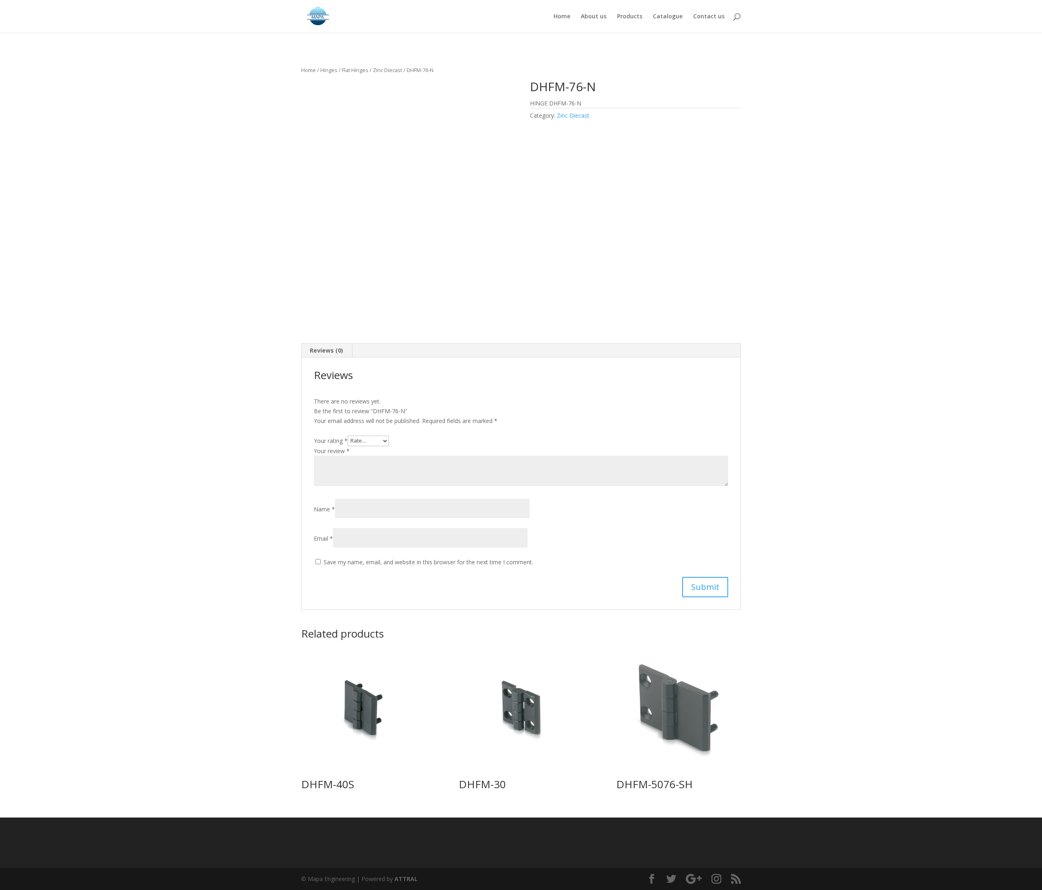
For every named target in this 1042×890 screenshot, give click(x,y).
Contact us (709, 16)
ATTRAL (406, 879)
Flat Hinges (355, 70)
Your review (332, 451)
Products (629, 16)
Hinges (328, 70)
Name (324, 509)
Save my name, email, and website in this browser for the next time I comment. (428, 562)
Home (562, 16)
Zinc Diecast (387, 70)
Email (323, 538)
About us (593, 16)
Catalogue (668, 16)
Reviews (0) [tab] (326, 350)
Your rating (331, 440)
